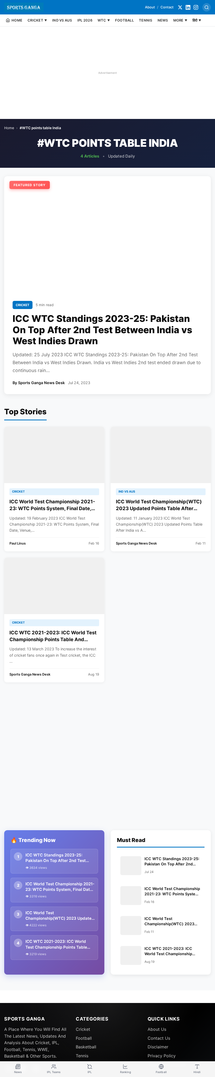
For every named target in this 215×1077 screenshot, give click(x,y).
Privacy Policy (162, 1055)
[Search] (206, 7)
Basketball (86, 1046)
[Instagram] (196, 7)
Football (84, 1038)
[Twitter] (180, 7)
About (150, 7)
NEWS (163, 20)
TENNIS (145, 20)
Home (9, 128)
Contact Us (159, 1038)
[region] (107, 73)
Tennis (82, 1055)
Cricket (83, 1029)
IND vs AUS (62, 20)
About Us (157, 1029)
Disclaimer (158, 1046)
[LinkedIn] (188, 7)
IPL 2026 (84, 20)
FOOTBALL (124, 20)
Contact (167, 7)
